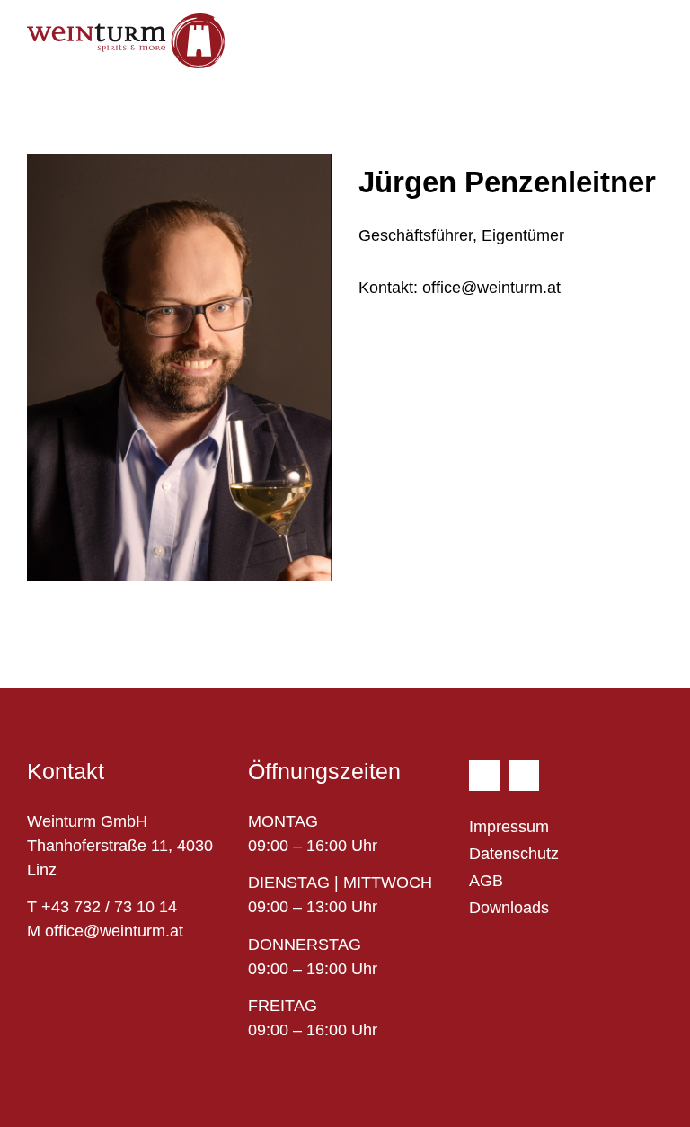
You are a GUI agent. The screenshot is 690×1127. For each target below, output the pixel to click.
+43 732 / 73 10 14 (109, 907)
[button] (650, 36)
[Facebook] (484, 775)
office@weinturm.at (459, 288)
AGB (486, 881)
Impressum (509, 827)
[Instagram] (524, 775)
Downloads (509, 908)
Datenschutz (514, 854)
